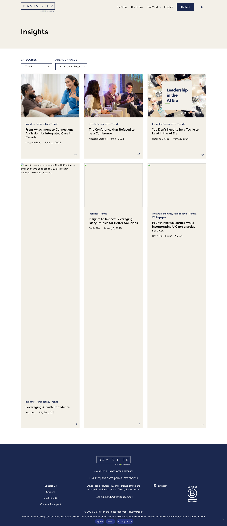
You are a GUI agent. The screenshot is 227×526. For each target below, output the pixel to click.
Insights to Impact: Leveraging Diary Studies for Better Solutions (113, 221)
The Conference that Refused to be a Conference (112, 131)
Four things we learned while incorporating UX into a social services (173, 226)
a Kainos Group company (119, 471)
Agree (100, 521)
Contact (185, 7)
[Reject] (223, 519)
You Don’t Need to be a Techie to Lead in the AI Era (175, 131)
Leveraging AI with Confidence (47, 407)
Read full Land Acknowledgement (113, 497)
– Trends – (29, 66)
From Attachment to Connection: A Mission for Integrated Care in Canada (49, 133)
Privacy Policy (135, 511)
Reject (110, 521)
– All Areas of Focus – (70, 66)
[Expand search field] (202, 7)
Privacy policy (125, 521)
